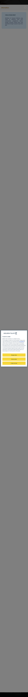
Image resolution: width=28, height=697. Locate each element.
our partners (22, 341)
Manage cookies (14, 355)
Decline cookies (14, 359)
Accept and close (14, 363)
